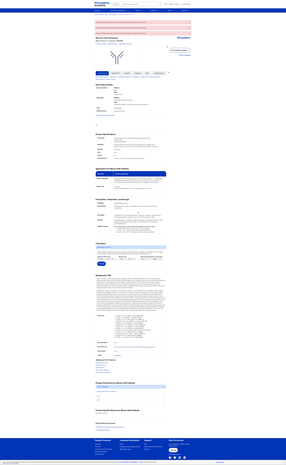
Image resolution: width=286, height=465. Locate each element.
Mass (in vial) (122, 256)
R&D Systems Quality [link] (125, 449)
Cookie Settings (220, 462)
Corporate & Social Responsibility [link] (129, 446)
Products (97, 10)
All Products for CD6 (101, 363)
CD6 (106, 14)
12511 (125, 347)
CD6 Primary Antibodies (102, 370)
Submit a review (101, 44)
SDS (98, 400)
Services (138, 10)
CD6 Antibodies (112, 14)
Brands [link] (121, 444)
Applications (113, 77)
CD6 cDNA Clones (101, 365)
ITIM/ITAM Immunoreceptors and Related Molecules (110, 427)
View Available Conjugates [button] (179, 50)
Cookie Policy (134, 462)
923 (115, 347)
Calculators (135, 77)
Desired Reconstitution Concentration (151, 256)
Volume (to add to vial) (103, 256)
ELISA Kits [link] (98, 446)
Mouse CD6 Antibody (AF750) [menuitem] (125, 14)
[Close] (189, 22)
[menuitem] (96, 14)
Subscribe (173, 450)
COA (98, 396)
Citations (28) (113, 44)
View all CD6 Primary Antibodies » (105, 115)
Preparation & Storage (124, 77)
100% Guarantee (185, 55)
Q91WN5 (116, 355)
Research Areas (110, 79)
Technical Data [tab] (102, 73)
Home (96, 14)
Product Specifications (102, 77)
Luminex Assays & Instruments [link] (103, 449)
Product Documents (126, 44)
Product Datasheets (102, 386)
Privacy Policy (125, 462)
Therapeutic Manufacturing (117, 10)
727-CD (151, 180)
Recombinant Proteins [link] (101, 451)
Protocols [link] (147, 449)
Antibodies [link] (98, 444)
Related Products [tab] (159, 73)
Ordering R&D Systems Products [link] (153, 446)
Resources (154, 10)
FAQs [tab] (147, 73)
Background (143, 77)
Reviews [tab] (127, 73)
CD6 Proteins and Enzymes (103, 372)
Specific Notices (100, 79)
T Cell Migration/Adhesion (103, 430)
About (169, 10)
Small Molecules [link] (99, 454)
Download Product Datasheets (107, 391)
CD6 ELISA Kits (100, 367)
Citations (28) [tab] (115, 73)
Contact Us (184, 10)
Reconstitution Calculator (104, 247)
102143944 (137, 347)
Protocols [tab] (137, 73)
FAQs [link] (145, 444)
